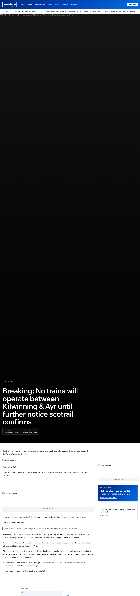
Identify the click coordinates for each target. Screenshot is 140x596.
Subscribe (132, 4)
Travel (50, 4)
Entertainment (40, 4)
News (23, 4)
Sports (29, 4)
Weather (74, 4)
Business (65, 4)
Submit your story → (108, 497)
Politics (57, 4)
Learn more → (105, 515)
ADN (4, 381)
